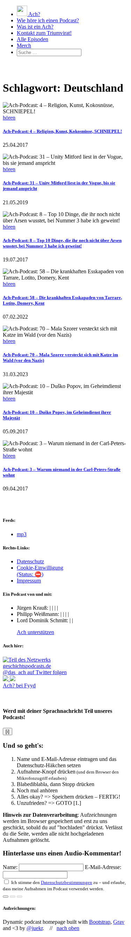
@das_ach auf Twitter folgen (35, 672)
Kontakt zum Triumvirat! (44, 33)
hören (9, 118)
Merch (24, 45)
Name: (11, 867)
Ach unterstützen (35, 632)
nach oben (68, 928)
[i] (7, 731)
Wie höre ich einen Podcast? (48, 20)
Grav (118, 922)
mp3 (22, 534)
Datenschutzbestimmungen (66, 882)
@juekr (35, 928)
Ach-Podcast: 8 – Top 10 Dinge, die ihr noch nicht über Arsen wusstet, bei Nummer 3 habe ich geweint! (62, 243)
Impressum (29, 581)
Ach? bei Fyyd (19, 685)
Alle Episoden (32, 39)
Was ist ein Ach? (35, 27)
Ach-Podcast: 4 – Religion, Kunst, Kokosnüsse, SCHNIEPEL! (62, 131)
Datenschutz (30, 561)
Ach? (33, 14)
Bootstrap (99, 922)
